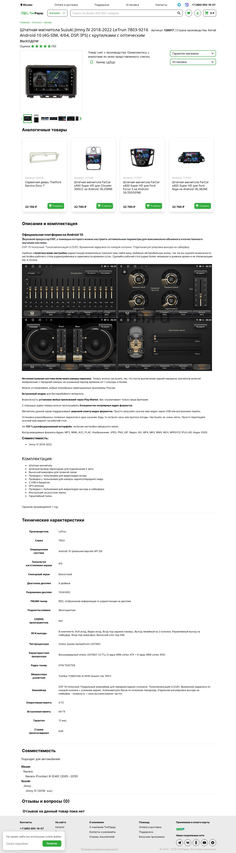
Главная (24, 22)
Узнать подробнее (17, 843)
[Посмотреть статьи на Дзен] (212, 842)
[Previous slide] (22, 118)
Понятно (52, 843)
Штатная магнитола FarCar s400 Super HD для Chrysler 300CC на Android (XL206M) (93, 185)
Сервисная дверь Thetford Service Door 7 (43, 183)
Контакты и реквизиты (102, 831)
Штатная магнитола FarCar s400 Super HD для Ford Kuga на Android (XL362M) (190, 185)
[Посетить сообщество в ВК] (187, 842)
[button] (27, 118)
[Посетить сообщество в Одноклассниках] (196, 842)
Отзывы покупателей (101, 836)
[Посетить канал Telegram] (179, 842)
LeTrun (110, 62)
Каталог (36, 22)
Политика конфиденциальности (99, 849)
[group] (51, 82)
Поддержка (102, 4)
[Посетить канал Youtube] (204, 842)
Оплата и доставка (66, 4)
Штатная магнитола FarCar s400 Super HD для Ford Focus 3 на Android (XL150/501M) (141, 187)
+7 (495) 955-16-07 (32, 828)
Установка (132, 4)
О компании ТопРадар (102, 827)
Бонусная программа (151, 836)
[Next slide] (80, 118)
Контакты (161, 4)
